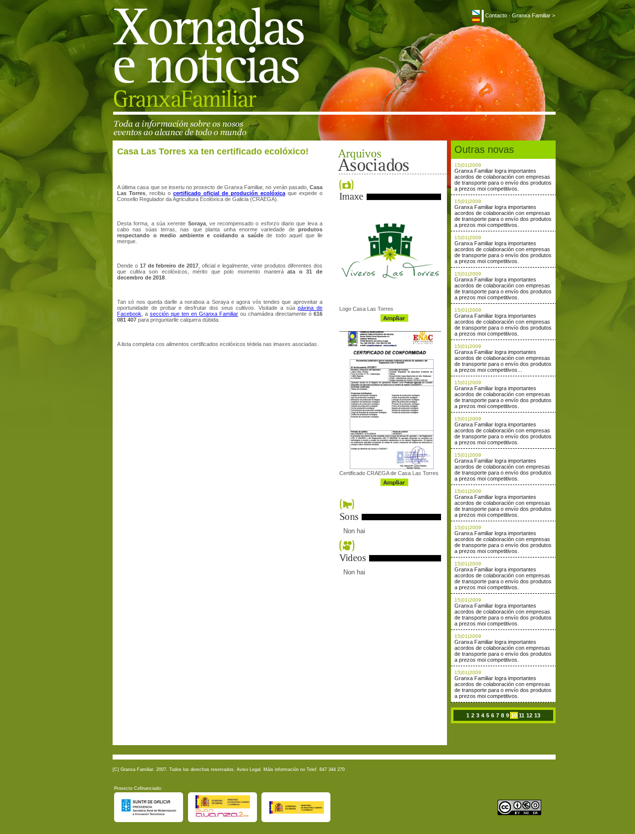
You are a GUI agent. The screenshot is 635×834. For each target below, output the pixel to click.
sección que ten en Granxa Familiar (194, 314)
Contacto (496, 15)
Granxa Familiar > (533, 15)
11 (521, 715)
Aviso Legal (248, 769)
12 (529, 715)
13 (537, 715)
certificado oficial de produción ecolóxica (229, 193)
